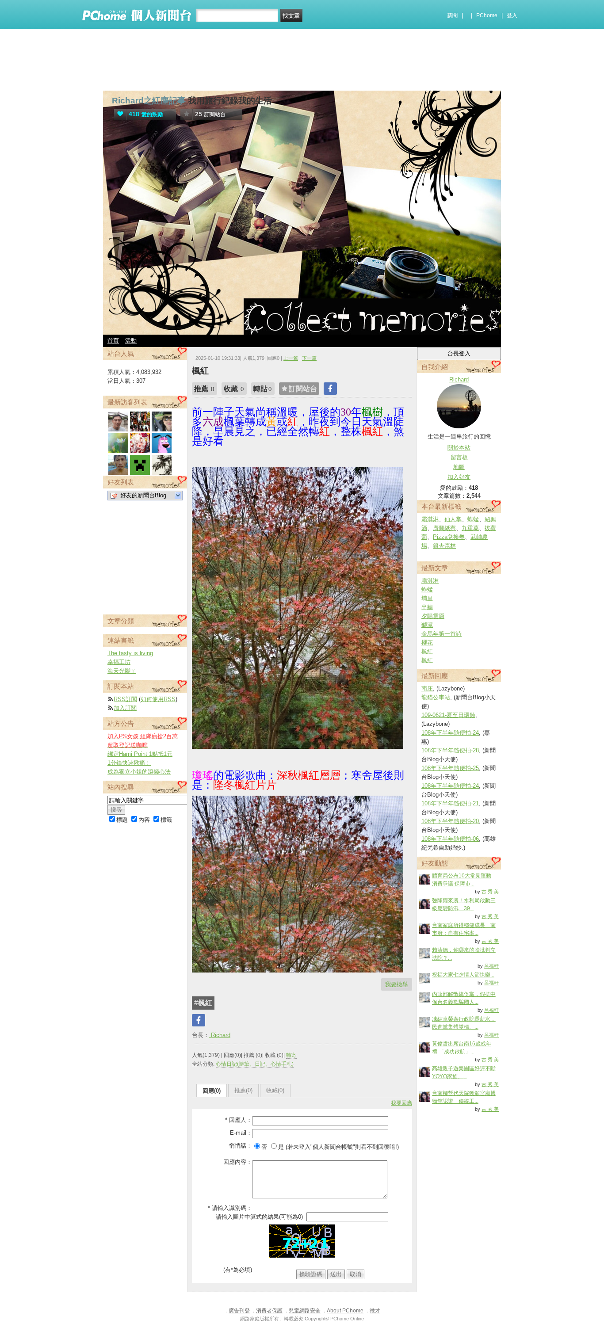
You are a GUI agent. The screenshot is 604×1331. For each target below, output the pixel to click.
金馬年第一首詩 (441, 633)
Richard (219, 1035)
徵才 (375, 1311)
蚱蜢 (473, 519)
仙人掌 (453, 519)
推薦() (243, 1090)
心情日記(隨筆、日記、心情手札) (255, 1064)
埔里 (427, 598)
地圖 (459, 467)
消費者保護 (269, 1311)
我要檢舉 (396, 984)
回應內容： (237, 1162)
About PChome (345, 1311)
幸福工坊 (118, 662)
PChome (486, 15)
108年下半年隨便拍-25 (450, 768)
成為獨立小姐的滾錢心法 (139, 771)
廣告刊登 (239, 1311)
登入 (512, 15)
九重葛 (470, 528)
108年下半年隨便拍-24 (450, 732)
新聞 (452, 15)
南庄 (427, 688)
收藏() (275, 1090)
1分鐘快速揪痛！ (129, 762)
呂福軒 (491, 966)
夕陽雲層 (432, 616)
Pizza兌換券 (449, 537)
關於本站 (458, 447)
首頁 (113, 340)
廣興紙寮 (444, 528)
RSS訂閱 (125, 699)
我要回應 (401, 1103)
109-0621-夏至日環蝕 (448, 715)
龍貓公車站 (435, 697)
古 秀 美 (490, 891)
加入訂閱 (125, 708)
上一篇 (290, 358)
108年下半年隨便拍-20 (450, 821)
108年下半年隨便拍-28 (450, 750)
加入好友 (458, 476)
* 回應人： (238, 1120)
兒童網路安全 (305, 1311)
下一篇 (309, 358)
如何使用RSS (158, 699)
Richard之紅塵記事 (149, 100)
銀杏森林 (444, 545)
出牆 (427, 607)
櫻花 (427, 642)
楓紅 (427, 651)
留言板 (459, 457)
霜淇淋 (430, 519)
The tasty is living (130, 653)
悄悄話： (240, 1145)
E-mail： (241, 1132)
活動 (131, 340)
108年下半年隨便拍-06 (450, 838)
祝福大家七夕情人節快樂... (463, 975)
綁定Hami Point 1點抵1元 (139, 754)
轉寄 (291, 1055)
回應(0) (212, 1090)
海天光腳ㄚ (121, 670)
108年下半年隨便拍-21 (450, 803)
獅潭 (427, 625)
